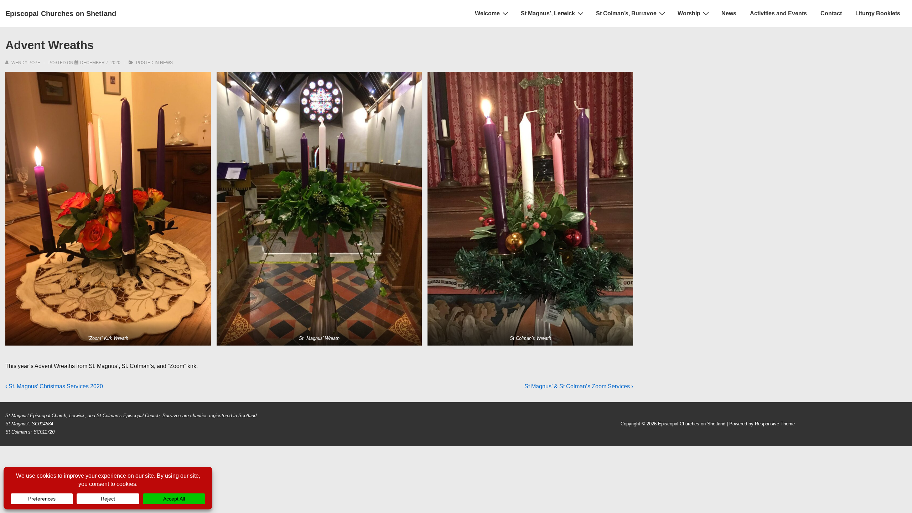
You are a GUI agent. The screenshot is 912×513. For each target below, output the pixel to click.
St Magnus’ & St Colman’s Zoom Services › (578, 386)
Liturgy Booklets (877, 13)
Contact (831, 13)
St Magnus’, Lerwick (548, 13)
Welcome (487, 13)
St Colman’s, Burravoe (626, 13)
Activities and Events (778, 13)
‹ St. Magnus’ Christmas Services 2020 (54, 386)
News (728, 13)
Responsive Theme (775, 423)
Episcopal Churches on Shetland (60, 13)
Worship (689, 13)
